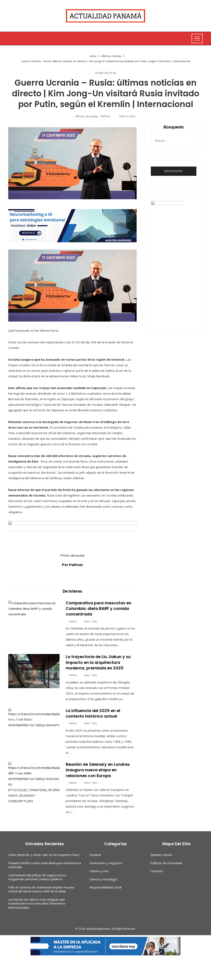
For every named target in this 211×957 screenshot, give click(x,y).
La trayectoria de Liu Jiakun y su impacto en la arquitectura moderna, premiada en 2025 (98, 662)
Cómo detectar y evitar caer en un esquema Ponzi (43, 855)
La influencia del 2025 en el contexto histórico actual (93, 713)
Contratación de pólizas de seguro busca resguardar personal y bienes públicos (37, 877)
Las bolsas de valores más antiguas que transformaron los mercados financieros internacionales (36, 903)
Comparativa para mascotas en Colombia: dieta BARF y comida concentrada (98, 608)
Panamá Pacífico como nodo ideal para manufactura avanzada (44, 865)
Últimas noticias (105, 73)
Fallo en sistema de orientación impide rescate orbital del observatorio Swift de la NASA (41, 889)
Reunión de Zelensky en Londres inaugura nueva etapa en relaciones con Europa (98, 770)
